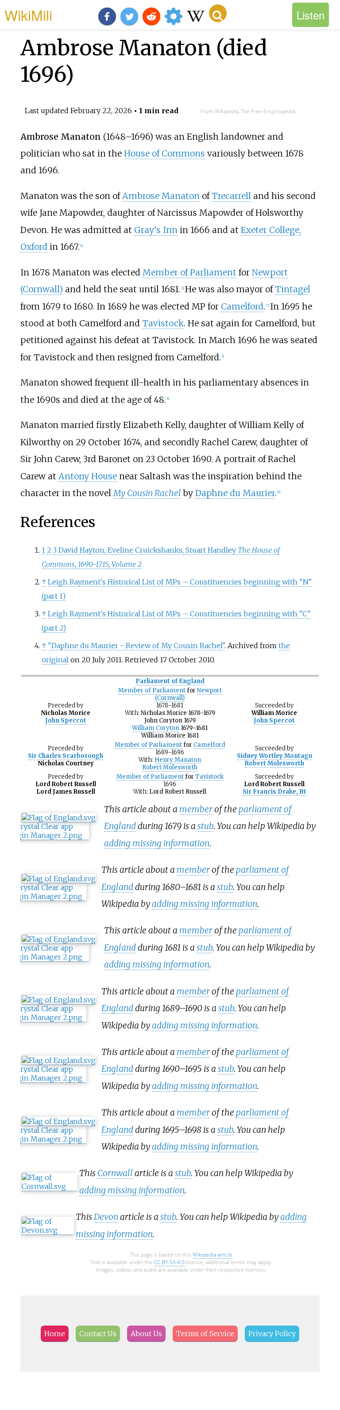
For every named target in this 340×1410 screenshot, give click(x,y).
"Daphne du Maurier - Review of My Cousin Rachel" (136, 645)
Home (54, 1333)
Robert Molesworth (169, 767)
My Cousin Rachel (147, 493)
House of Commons (164, 153)
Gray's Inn (156, 230)
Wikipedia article (212, 1254)
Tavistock (163, 323)
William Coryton (155, 728)
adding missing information (156, 843)
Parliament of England (170, 681)
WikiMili (28, 14)
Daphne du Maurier (235, 493)
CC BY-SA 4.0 (169, 1262)
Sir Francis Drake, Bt (274, 791)
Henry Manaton (178, 760)
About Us (146, 1333)
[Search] (218, 13)
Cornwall (115, 1173)
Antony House (87, 476)
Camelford (242, 306)
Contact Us (97, 1333)
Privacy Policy (272, 1333)
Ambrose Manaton (161, 196)
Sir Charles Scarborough (65, 756)
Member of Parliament (189, 272)
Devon (106, 1216)
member (195, 809)
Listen (311, 15)
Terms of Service (205, 1333)
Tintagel (292, 289)
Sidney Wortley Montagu (274, 756)
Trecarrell (231, 196)
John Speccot (65, 720)
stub (205, 826)
